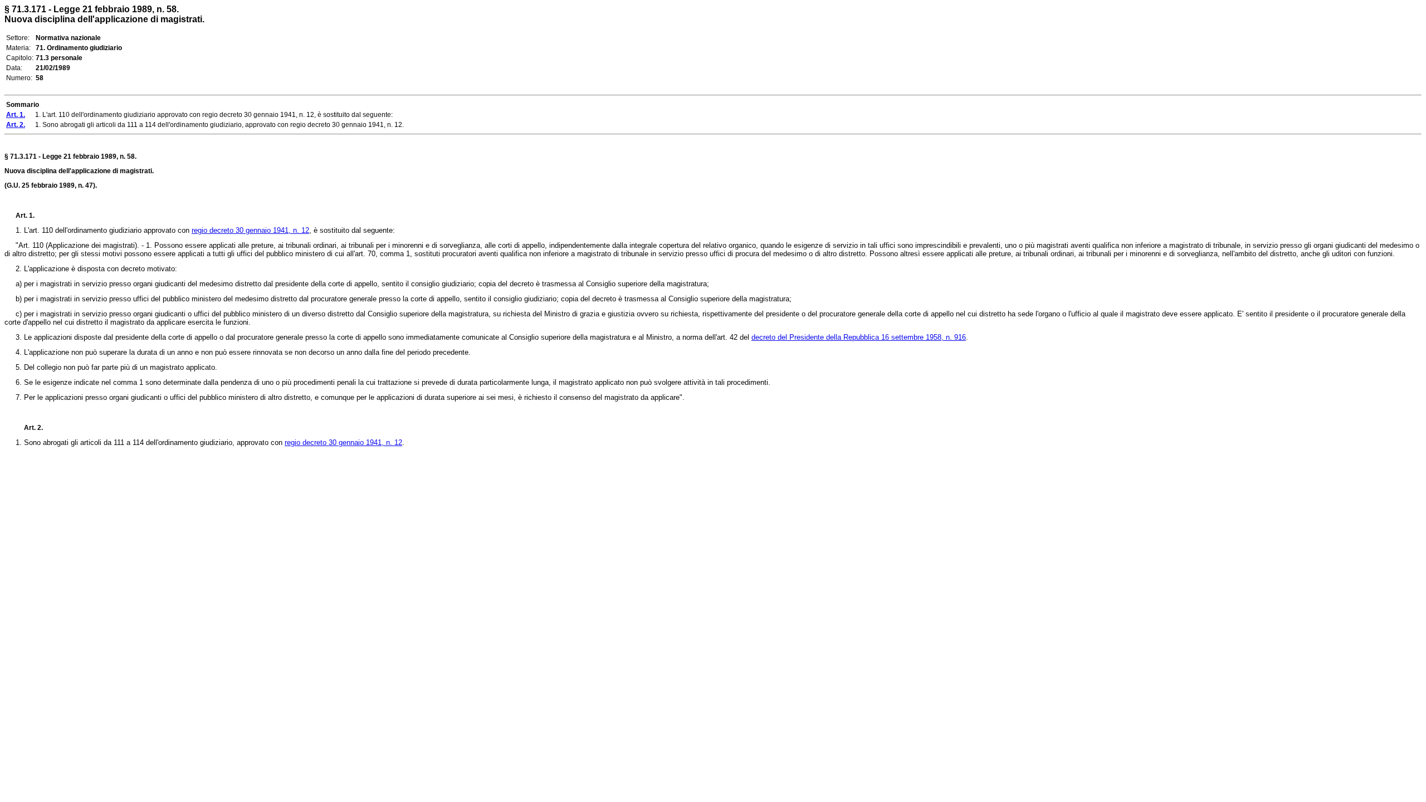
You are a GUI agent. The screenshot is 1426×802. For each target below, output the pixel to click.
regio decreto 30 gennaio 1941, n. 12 (250, 230)
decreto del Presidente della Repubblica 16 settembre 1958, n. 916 (858, 337)
